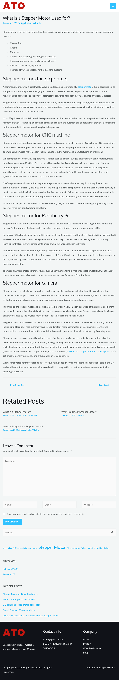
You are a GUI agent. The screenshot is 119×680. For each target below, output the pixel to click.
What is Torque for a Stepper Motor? (23, 426)
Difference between (22, 548)
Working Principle (102, 548)
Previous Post (16, 385)
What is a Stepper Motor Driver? (19, 599)
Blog (85, 652)
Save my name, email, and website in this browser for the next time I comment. (45, 514)
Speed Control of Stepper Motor (19, 610)
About (86, 639)
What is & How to (92, 648)
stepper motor (85, 86)
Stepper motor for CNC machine (36, 135)
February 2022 (10, 568)
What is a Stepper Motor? (17, 411)
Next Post (105, 385)
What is (37, 23)
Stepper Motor (24, 415)
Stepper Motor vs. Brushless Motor (20, 594)
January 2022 (10, 574)
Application (26, 23)
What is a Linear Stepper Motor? (79, 411)
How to (34, 548)
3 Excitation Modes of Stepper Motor (21, 604)
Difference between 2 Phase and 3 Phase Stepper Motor (30, 615)
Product (87, 643)
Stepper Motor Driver (77, 548)
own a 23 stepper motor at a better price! (89, 351)
